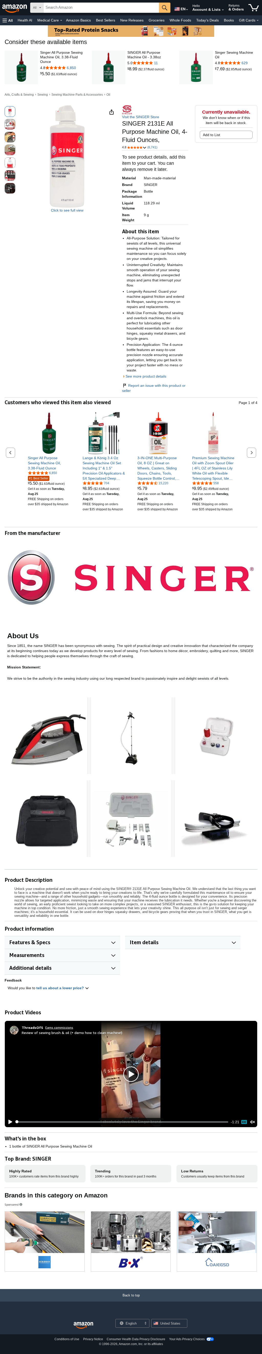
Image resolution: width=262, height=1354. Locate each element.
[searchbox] (101, 8)
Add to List (211, 135)
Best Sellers (105, 20)
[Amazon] (15, 7)
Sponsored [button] (12, 1204)
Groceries (157, 20)
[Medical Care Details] (61, 20)
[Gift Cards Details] (258, 20)
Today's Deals (207, 20)
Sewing (42, 94)
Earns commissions (59, 1027)
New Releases (132, 20)
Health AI (25, 20)
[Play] (9, 1122)
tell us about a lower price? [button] (60, 988)
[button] (7, 20)
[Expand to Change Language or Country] (187, 9)
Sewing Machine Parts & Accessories (77, 94)
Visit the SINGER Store (140, 117)
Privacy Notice (93, 1339)
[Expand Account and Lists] (223, 9)
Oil (108, 94)
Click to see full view (67, 210)
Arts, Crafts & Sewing (19, 94)
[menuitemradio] (244, 1122)
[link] (45, 74)
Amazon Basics (78, 20)
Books (229, 20)
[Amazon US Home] (83, 1325)
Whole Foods (180, 20)
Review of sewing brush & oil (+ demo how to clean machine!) (72, 1032)
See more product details (146, 376)
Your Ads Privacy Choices (187, 1339)
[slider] (122, 1121)
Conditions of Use (66, 1339)
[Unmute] (252, 1122)
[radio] (10, 111)
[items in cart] (253, 7)
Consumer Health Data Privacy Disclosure (136, 1339)
